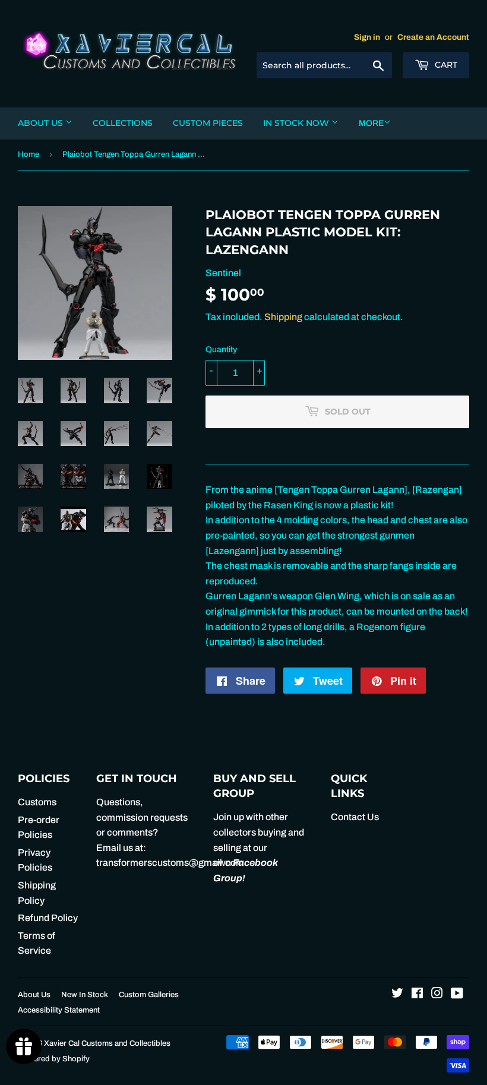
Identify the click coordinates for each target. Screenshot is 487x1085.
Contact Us (355, 817)
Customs (37, 802)
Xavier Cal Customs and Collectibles (107, 1043)
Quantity (221, 349)
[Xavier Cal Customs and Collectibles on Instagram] (437, 994)
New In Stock (84, 995)
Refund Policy (48, 918)
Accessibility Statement (59, 1010)
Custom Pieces (208, 123)
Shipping (283, 317)
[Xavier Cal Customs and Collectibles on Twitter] (397, 994)
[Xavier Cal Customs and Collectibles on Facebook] (417, 994)
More (371, 123)
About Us (41, 123)
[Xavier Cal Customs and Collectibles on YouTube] (457, 994)
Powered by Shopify (54, 1059)
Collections (123, 123)
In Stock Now (297, 123)
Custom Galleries (149, 995)
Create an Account (433, 37)
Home (28, 154)
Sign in (367, 37)
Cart (444, 64)
